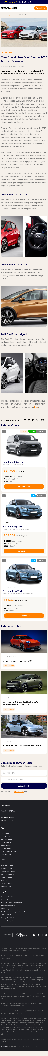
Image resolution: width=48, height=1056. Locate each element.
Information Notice (8, 906)
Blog (8, 15)
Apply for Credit (7, 868)
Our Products (6, 842)
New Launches (7, 52)
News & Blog (5, 845)
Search (39, 8)
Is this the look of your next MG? (17, 661)
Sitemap (4, 1046)
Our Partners (6, 848)
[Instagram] (42, 935)
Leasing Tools (6, 877)
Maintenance (6, 880)
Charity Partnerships (9, 851)
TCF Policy (5, 909)
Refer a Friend (6, 883)
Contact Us (5, 836)
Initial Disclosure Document (11, 903)
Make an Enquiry (7, 865)
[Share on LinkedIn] (25, 420)
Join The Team (6, 839)
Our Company (6, 833)
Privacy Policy (6, 900)
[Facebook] (34, 935)
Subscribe (22, 786)
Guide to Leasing (7, 874)
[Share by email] (42, 420)
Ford (36, 407)
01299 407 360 (9, 811)
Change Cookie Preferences (12, 918)
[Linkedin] (38, 935)
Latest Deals (6, 886)
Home (2, 15)
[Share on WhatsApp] (37, 420)
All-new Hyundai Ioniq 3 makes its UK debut (22, 745)
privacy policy (19, 792)
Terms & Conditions (8, 897)
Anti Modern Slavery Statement (13, 912)
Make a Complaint (7, 921)
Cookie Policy (6, 915)
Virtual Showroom (7, 854)
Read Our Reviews (8, 871)
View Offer (22, 486)
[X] (46, 935)
